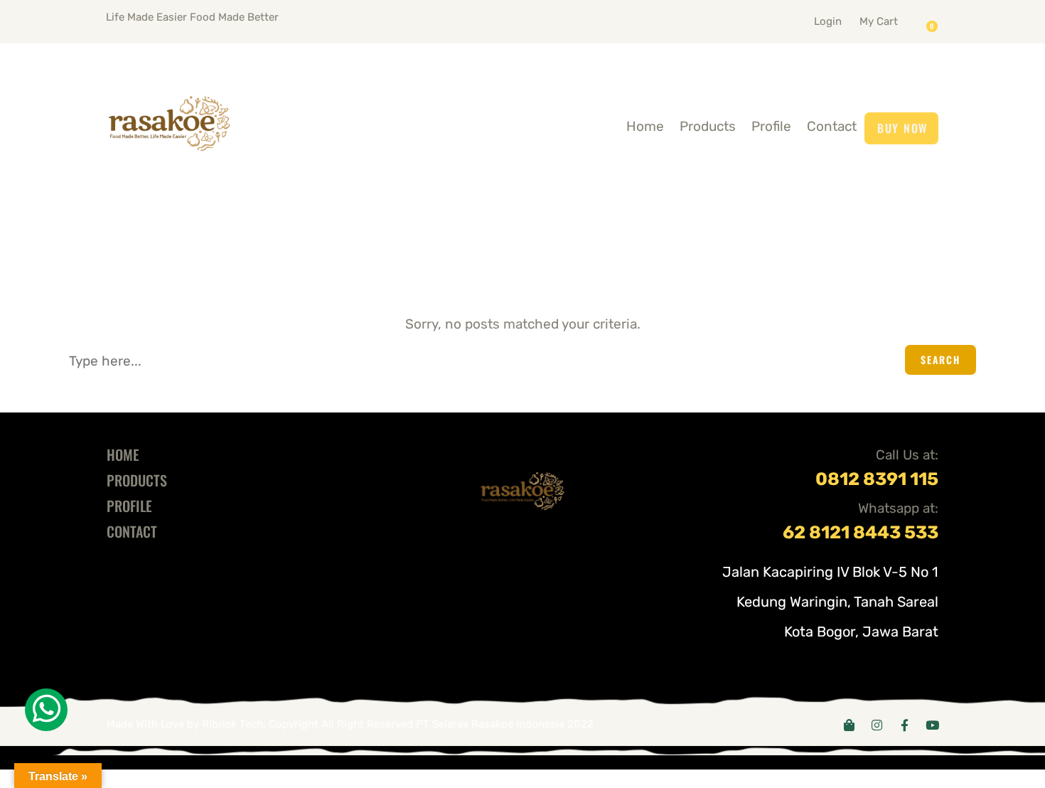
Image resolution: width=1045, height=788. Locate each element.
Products (708, 126)
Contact (832, 126)
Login (828, 21)
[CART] (935, 21)
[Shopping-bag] (849, 725)
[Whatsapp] (46, 709)
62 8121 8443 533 (860, 532)
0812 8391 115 (876, 479)
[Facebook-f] (905, 725)
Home (645, 126)
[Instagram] (877, 725)
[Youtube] (932, 725)
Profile (771, 126)
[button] (896, 18)
